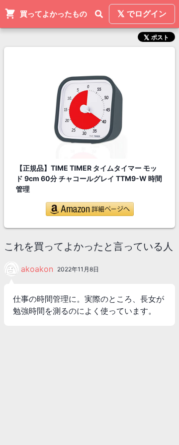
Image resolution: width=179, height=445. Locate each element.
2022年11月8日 (78, 269)
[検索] (99, 14)
